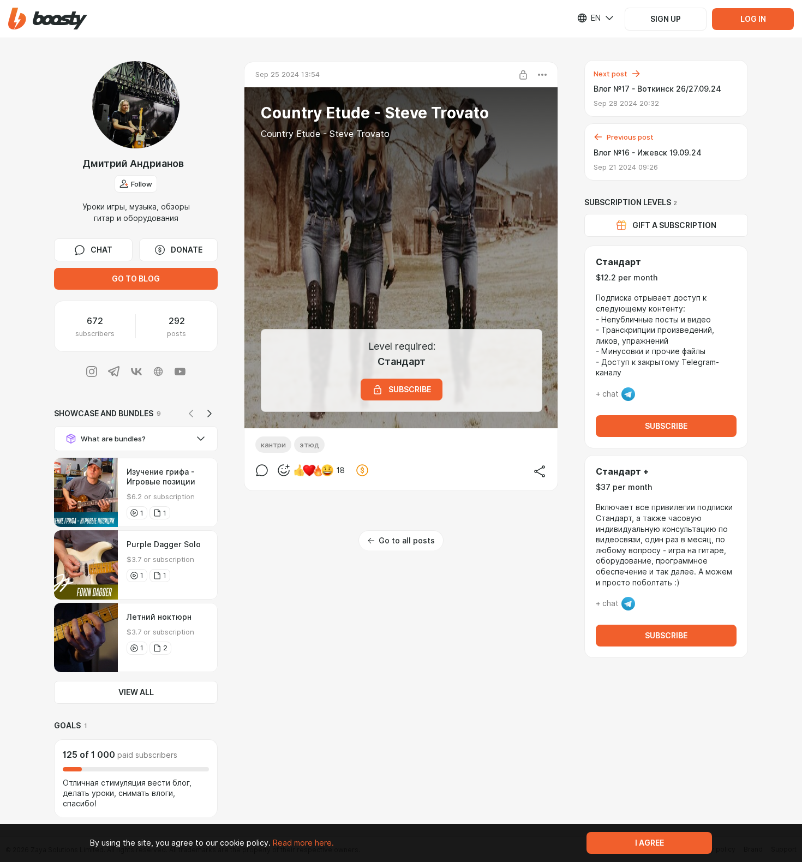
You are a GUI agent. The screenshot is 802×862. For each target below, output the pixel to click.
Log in (753, 19)
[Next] (209, 413)
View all (136, 692)
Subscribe (666, 426)
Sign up (665, 19)
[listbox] (589, 18)
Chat (101, 250)
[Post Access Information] (523, 74)
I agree (649, 843)
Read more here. (303, 843)
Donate (186, 250)
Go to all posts (407, 540)
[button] (47, 19)
